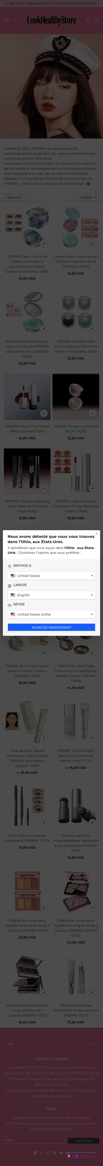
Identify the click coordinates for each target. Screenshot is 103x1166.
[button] (81, 1156)
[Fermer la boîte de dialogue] (96, 533)
